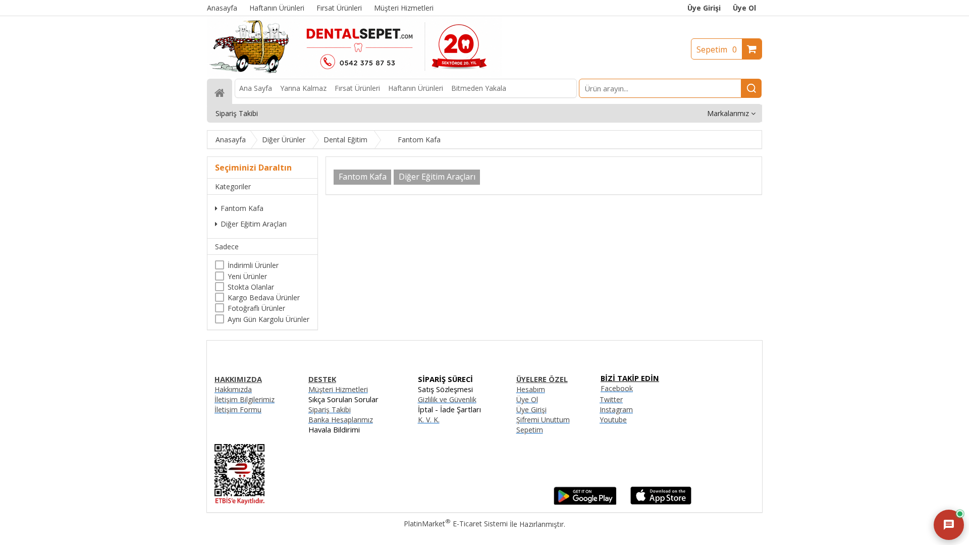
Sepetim (716, 49)
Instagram (616, 409)
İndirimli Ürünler (253, 265)
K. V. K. (429, 419)
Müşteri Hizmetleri (338, 389)
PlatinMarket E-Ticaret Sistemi (456, 523)
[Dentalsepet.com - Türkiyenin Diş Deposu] (354, 74)
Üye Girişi (704, 8)
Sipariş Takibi (329, 409)
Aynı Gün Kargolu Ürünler (268, 319)
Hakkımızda (233, 389)
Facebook (617, 388)
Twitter (611, 399)
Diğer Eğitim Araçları (254, 224)
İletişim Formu (237, 409)
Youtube (613, 419)
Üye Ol (744, 8)
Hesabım (530, 389)
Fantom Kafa (242, 208)
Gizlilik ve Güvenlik (447, 399)
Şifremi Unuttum (543, 419)
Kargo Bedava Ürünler (264, 297)
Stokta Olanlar (251, 287)
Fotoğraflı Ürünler (256, 308)
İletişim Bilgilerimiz (244, 399)
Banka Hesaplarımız (340, 419)
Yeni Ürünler (247, 276)
